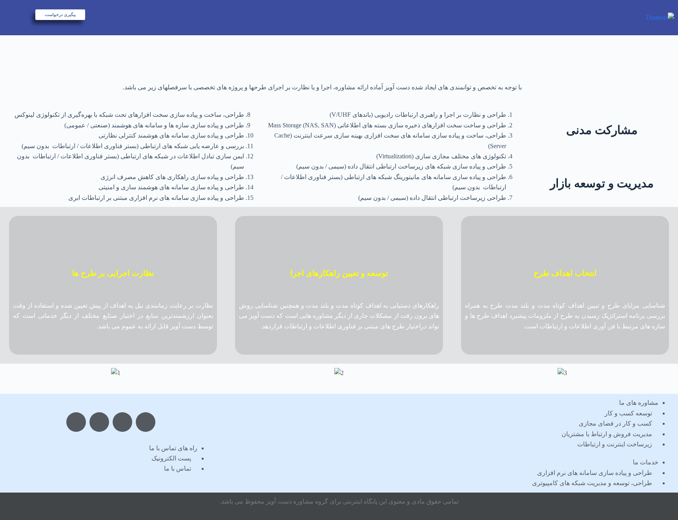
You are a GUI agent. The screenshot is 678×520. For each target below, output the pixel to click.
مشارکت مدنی (602, 129)
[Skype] (122, 422)
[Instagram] (76, 422)
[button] (11, 373)
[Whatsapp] (99, 422)
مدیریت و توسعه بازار (602, 183)
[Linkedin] (145, 422)
